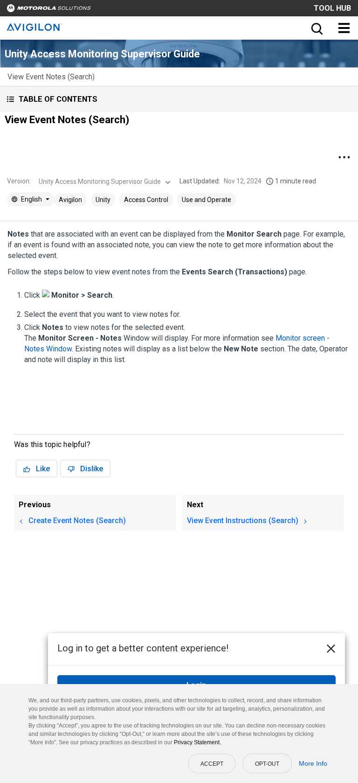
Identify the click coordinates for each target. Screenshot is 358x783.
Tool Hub (332, 8)
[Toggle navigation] (344, 28)
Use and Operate (206, 199)
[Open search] (316, 28)
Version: (19, 181)
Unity (103, 199)
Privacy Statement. (197, 742)
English (31, 199)
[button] (179, 99)
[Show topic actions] (344, 157)
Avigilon (70, 199)
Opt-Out (267, 764)
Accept (211, 764)
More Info (313, 763)
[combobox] (103, 181)
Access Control (146, 199)
